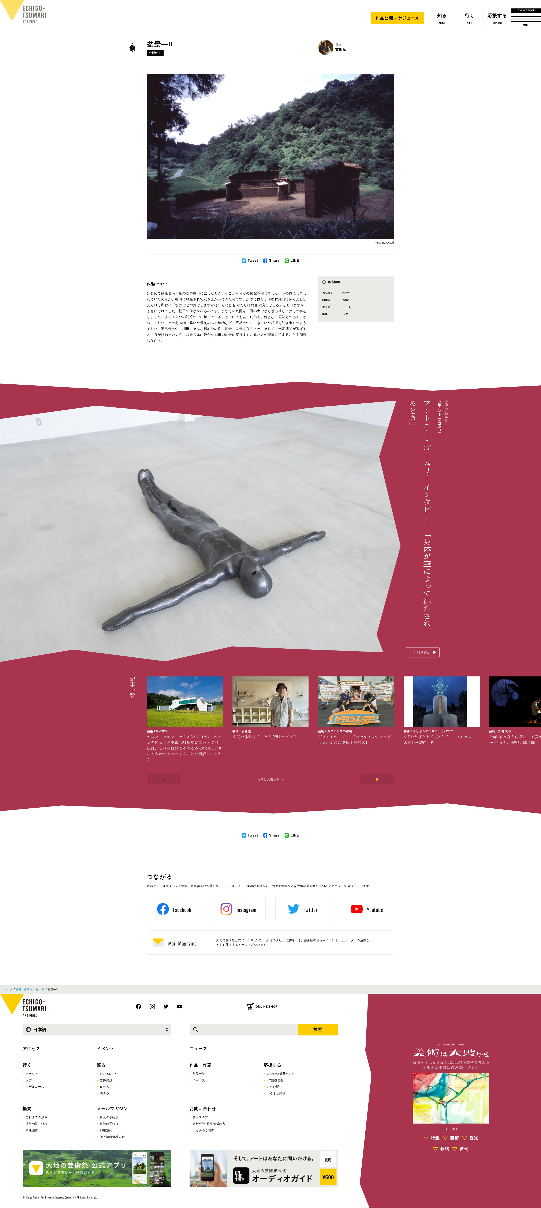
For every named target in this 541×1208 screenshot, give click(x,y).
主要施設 (106, 1080)
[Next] (377, 779)
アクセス (31, 1048)
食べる (104, 1086)
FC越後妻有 (275, 1080)
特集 (435, 1138)
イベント (106, 1048)
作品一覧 (38, 989)
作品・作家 (132, 40)
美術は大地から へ (270, 779)
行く (27, 1065)
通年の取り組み (37, 1123)
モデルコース (35, 1086)
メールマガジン (112, 1108)
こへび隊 (273, 1086)
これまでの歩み (37, 1117)
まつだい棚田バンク (281, 1073)
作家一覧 (199, 1080)
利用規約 (106, 1130)
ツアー (30, 1080)
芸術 (454, 1138)
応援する (272, 1065)
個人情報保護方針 (112, 1137)
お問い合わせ (203, 1108)
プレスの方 (200, 1117)
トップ (8, 989)
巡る (101, 1065)
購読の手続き (109, 1117)
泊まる (104, 1093)
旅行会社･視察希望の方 (209, 1123)
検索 (317, 1029)
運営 (464, 1149)
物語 (444, 1149)
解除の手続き (109, 1123)
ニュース (198, 1048)
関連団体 (32, 1130)
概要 (27, 1108)
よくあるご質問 (203, 1130)
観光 (473, 1138)
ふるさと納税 (276, 1093)
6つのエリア (108, 1073)
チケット (32, 1073)
